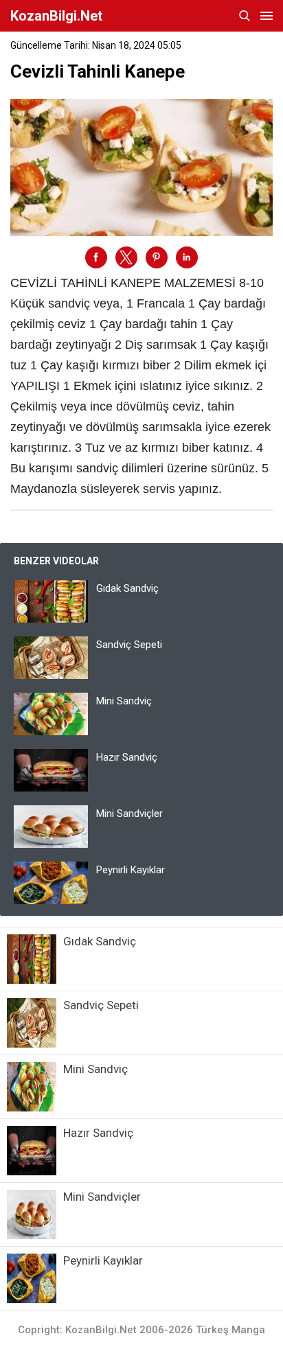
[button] (96, 257)
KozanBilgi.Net (56, 16)
